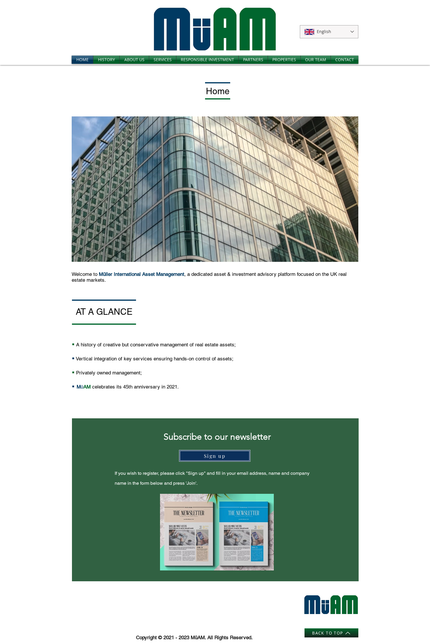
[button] (215, 189)
